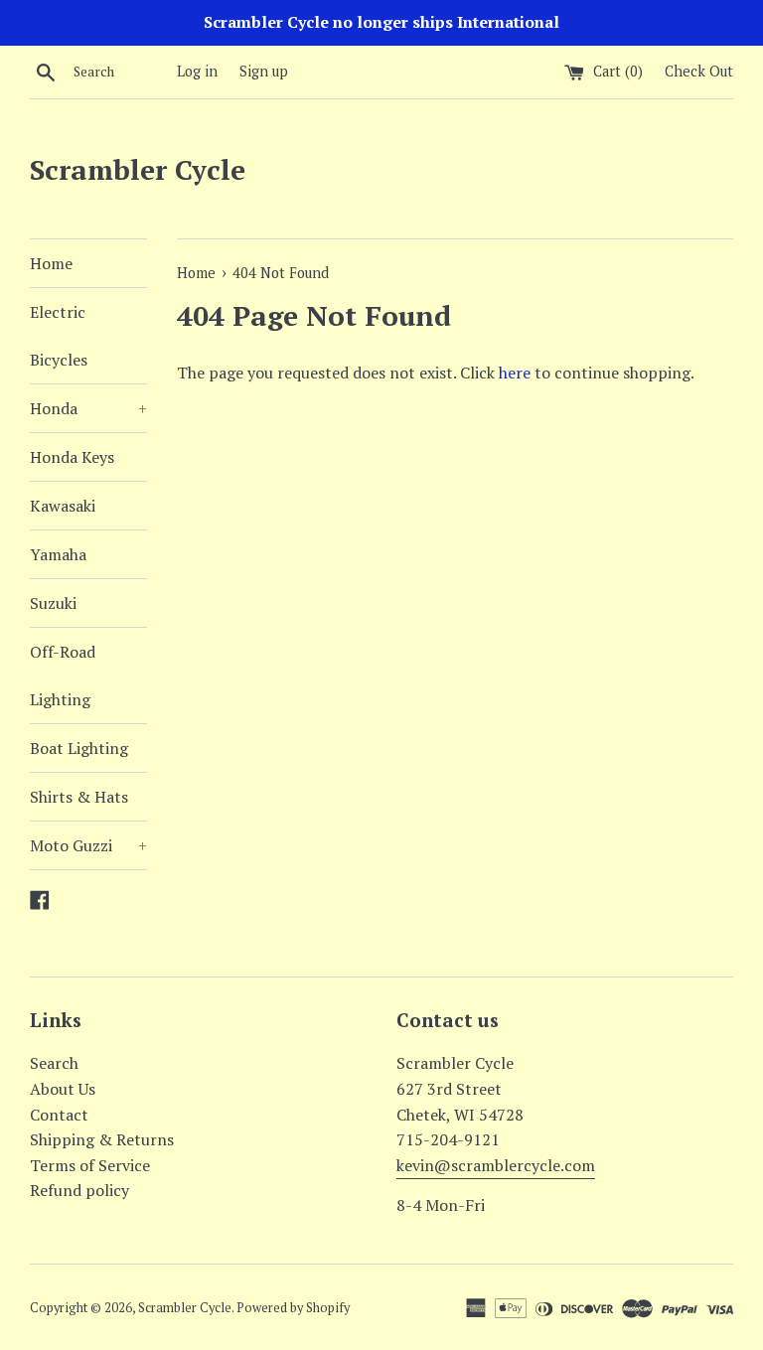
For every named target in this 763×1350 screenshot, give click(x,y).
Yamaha (58, 554)
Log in (197, 71)
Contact (59, 1114)
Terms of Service (90, 1165)
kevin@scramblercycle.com (495, 1165)
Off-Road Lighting (62, 675)
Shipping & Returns (102, 1139)
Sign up (263, 71)
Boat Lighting (79, 748)
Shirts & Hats (79, 797)
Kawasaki (62, 506)
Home (51, 263)
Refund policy (79, 1190)
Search (54, 1063)
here (515, 372)
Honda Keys (72, 457)
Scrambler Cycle (137, 169)
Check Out (699, 71)
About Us (62, 1089)
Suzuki (53, 603)
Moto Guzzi (88, 845)
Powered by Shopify (293, 1307)
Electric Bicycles (58, 336)
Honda (88, 408)
